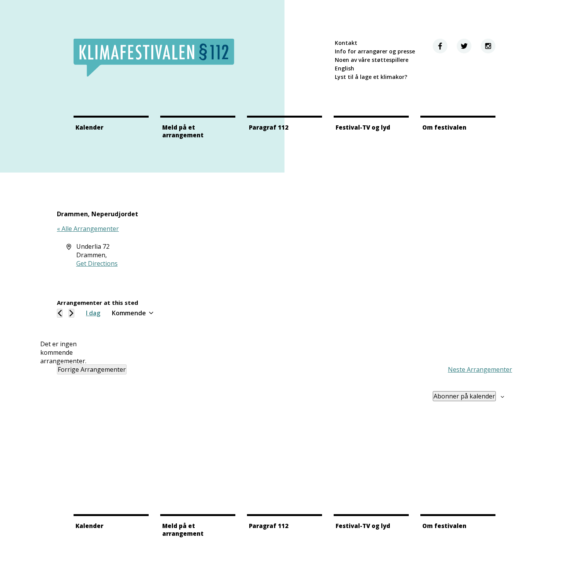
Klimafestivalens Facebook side (440, 46)
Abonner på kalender (464, 396)
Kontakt (346, 42)
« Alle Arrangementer (88, 228)
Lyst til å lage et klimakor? (371, 76)
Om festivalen (444, 127)
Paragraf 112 (268, 127)
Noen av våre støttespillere (371, 59)
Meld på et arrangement (183, 131)
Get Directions (97, 263)
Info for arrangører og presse (375, 51)
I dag (93, 313)
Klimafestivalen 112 (154, 58)
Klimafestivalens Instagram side (488, 46)
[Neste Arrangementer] (71, 313)
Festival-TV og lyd (363, 127)
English (344, 68)
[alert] (63, 352)
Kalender (89, 127)
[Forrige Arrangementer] (60, 313)
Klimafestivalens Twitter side (464, 46)
